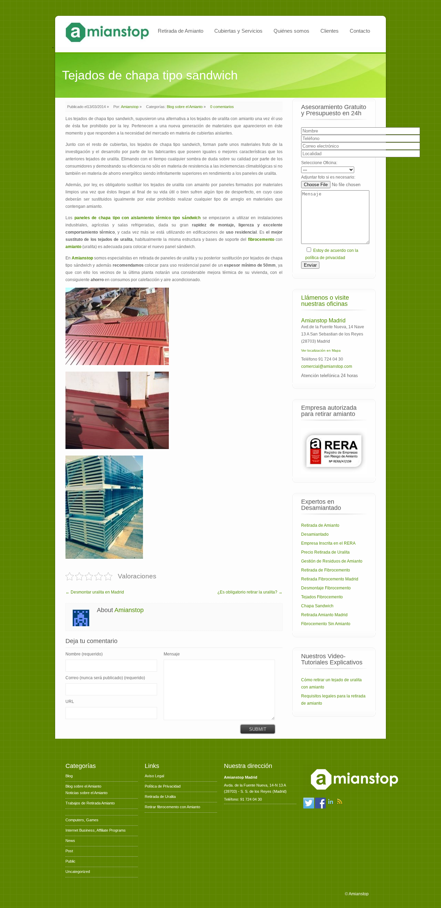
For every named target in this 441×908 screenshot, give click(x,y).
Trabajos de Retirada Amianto (90, 803)
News (70, 840)
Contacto (360, 31)
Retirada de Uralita (160, 796)
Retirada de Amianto (180, 31)
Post (69, 851)
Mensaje (172, 654)
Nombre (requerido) (84, 654)
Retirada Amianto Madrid (324, 614)
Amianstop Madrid (323, 320)
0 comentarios (222, 107)
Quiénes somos (291, 31)
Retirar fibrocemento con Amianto (172, 807)
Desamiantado (315, 534)
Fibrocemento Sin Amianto (325, 623)
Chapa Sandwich (317, 605)
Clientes (329, 31)
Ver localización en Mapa (321, 350)
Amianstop (130, 107)
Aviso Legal (154, 776)
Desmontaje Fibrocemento (326, 588)
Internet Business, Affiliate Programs (95, 830)
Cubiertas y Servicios (238, 31)
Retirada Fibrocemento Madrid (329, 579)
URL (69, 701)
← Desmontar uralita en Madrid (94, 592)
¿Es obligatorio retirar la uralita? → (250, 592)
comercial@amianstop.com (326, 366)
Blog (69, 776)
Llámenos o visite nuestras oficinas (325, 300)
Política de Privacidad (163, 786)
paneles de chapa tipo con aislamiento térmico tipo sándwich (137, 217)
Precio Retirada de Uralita (325, 552)
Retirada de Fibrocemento (325, 570)
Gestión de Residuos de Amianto (331, 561)
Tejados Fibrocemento (322, 597)
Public (70, 861)
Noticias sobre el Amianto (86, 793)
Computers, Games (82, 820)
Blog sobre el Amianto (185, 107)
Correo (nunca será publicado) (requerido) (105, 678)
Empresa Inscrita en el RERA (328, 543)
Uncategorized (77, 871)
